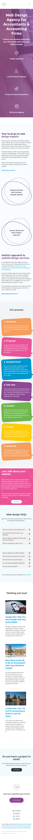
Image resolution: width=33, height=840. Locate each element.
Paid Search (24, 826)
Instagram (18, 810)
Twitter (18, 816)
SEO (30, 826)
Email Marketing (26, 827)
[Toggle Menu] (29, 4)
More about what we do (9, 293)
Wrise (13, 833)
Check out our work (8, 170)
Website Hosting (16, 827)
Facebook (17, 813)
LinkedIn (17, 818)
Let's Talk (16, 800)
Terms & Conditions (6, 831)
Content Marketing (15, 826)
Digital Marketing (18, 824)
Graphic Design (6, 827)
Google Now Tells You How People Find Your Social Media (15, 619)
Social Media (5, 826)
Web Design (27, 824)
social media (17, 266)
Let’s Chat (16, 769)
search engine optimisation (15, 267)
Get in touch (27, 574)
